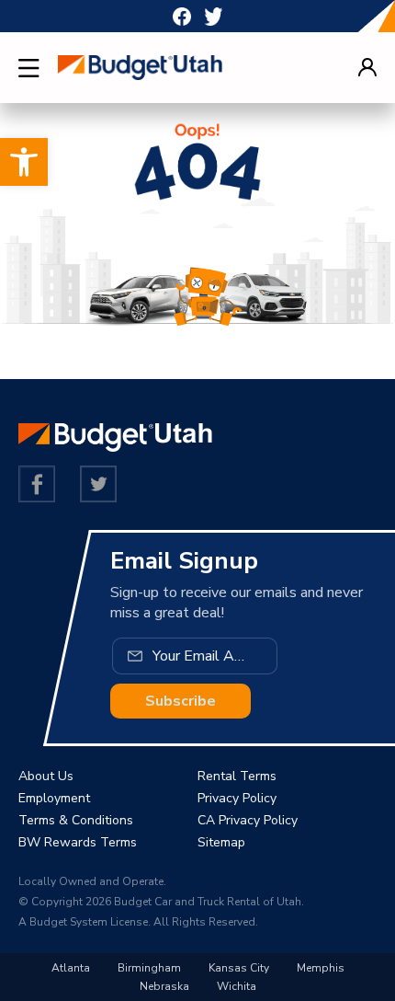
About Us (45, 776)
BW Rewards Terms (77, 842)
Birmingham (149, 968)
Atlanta (70, 968)
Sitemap (221, 842)
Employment (54, 798)
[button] (24, 162)
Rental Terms (237, 776)
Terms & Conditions (75, 820)
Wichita (236, 986)
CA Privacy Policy (248, 820)
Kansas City (239, 968)
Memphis (320, 968)
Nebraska (164, 986)
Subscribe (180, 701)
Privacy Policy (237, 798)
